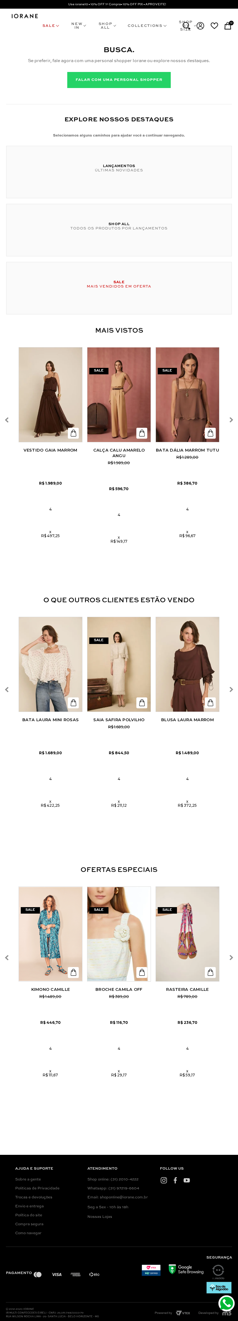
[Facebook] (175, 1180)
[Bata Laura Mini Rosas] (50, 664)
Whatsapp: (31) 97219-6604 (113, 1188)
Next (231, 420)
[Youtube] (187, 1180)
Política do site (28, 1215)
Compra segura (29, 1224)
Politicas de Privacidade (37, 1188)
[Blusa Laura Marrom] (187, 664)
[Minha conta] (200, 25)
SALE (48, 26)
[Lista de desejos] (214, 25)
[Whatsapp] (227, 1304)
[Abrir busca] (186, 25)
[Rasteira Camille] (187, 934)
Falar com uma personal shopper (119, 80)
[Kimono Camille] (50, 934)
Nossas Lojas (99, 1217)
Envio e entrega (29, 1206)
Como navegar (28, 1233)
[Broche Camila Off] (119, 934)
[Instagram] (164, 1180)
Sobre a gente (28, 1179)
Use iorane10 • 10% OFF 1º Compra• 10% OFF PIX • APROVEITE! (117, 4)
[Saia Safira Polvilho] (119, 664)
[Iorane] (25, 18)
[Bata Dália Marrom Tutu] (187, 394)
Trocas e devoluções (33, 1197)
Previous (7, 420)
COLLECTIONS (145, 26)
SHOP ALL (105, 26)
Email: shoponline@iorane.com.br (117, 1197)
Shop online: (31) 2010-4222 (113, 1179)
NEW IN (76, 26)
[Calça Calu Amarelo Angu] (119, 394)
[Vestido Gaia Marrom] (50, 394)
